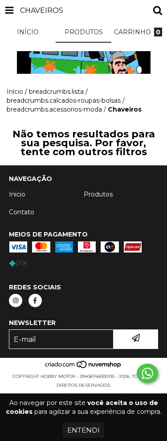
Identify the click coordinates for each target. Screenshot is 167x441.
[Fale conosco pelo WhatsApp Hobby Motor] (147, 373)
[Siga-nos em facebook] (35, 300)
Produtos (98, 194)
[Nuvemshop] (83, 367)
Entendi (83, 430)
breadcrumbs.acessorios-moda (54, 109)
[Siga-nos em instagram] (15, 300)
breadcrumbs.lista (56, 92)
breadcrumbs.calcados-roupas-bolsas (64, 100)
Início (15, 92)
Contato (21, 212)
